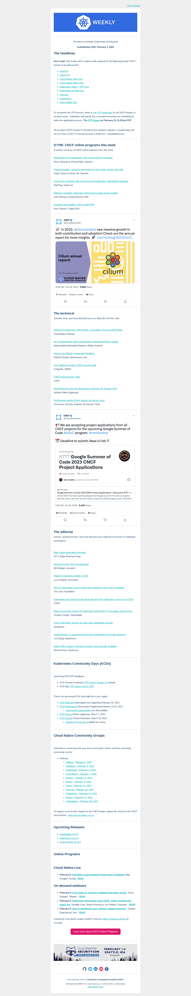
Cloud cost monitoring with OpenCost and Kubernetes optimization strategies (91, 181)
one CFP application (102, 112)
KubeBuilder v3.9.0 (69, 834)
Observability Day (68, 102)
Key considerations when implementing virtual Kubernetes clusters (86, 341)
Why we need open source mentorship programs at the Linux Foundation (89, 587)
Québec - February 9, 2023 (79, 778)
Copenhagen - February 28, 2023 (82, 801)
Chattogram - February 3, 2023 (81, 770)
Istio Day (64, 94)
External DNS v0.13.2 (70, 842)
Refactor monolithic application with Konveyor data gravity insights (86, 193)
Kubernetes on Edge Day (72, 90)
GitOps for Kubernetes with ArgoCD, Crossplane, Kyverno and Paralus (88, 330)
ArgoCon (64, 71)
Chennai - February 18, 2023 (79, 789)
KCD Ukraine (66, 718)
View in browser (133, 6)
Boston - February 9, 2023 (78, 781)
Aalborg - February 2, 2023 (79, 762)
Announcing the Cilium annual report (71, 564)
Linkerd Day (65, 98)
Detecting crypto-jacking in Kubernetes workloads (98, 874)
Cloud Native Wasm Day (72, 83)
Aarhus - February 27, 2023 (79, 797)
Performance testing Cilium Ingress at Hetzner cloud (79, 400)
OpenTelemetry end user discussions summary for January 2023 (85, 388)
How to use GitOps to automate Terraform (74, 353)
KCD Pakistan (67, 702)
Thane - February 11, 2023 (78, 785)
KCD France (66, 714)
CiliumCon (65, 75)
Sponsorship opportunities (78, 710)
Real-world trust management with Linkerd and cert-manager (83, 157)
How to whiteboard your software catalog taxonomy (99, 908)
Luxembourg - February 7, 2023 (81, 774)
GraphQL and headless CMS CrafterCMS (74, 204)
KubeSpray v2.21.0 (69, 838)
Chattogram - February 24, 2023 (81, 793)
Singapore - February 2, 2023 (80, 766)
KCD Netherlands (68, 706)
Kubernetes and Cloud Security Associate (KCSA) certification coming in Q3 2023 (93, 599)
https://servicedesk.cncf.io (81, 815)
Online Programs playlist (113, 919)
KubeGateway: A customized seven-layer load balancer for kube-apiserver (90, 634)
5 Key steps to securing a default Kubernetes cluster (99, 892)
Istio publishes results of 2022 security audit (75, 365)
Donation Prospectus (76, 722)
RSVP (81, 878)
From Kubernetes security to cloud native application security (83, 622)
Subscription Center (95, 987)
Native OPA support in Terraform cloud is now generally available (85, 646)
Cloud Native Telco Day (71, 79)
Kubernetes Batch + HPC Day (74, 87)
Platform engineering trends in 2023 (71, 576)
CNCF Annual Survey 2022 (67, 377)
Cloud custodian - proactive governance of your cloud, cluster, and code (88, 169)
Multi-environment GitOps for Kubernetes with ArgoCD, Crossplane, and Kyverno (93, 611)
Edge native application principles (70, 552)
